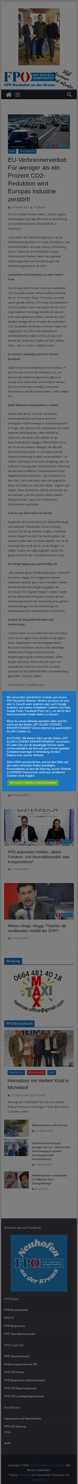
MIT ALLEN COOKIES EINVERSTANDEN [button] (33, 782)
